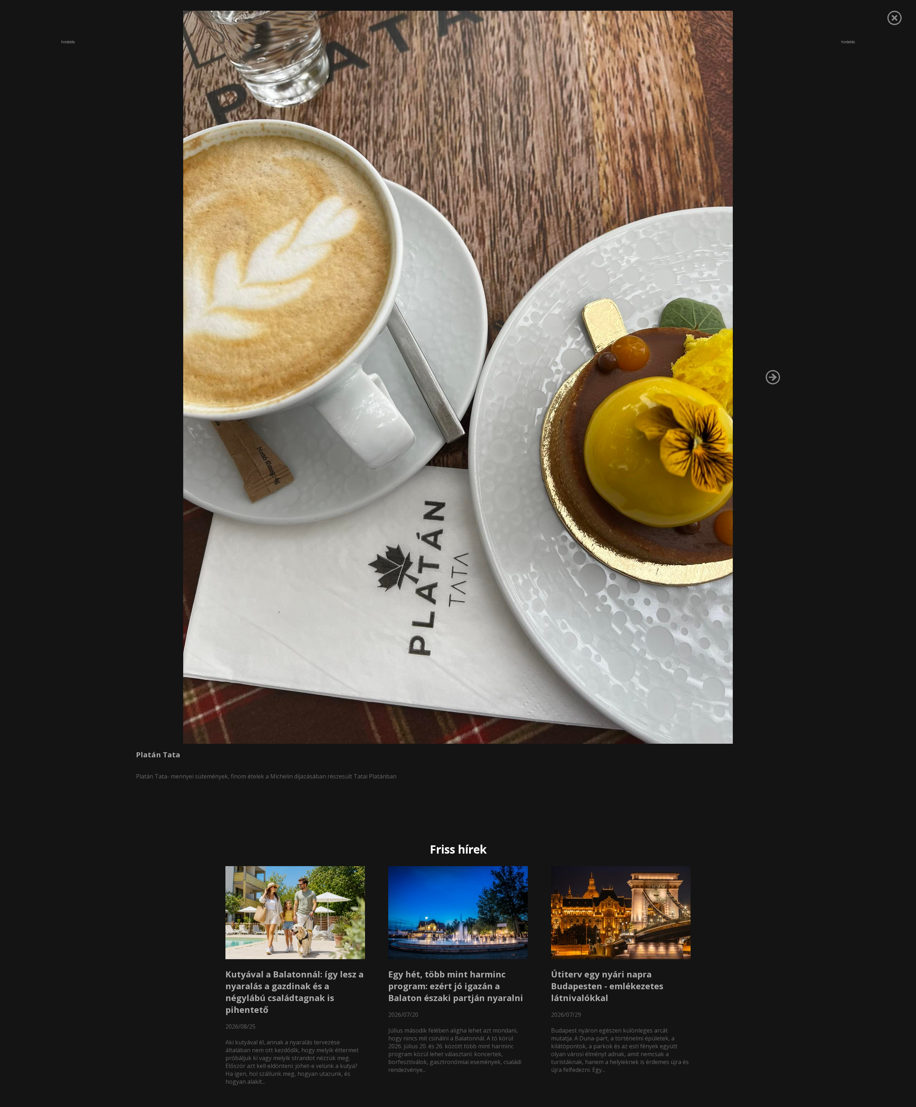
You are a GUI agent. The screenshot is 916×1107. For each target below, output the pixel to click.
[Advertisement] (68, 92)
